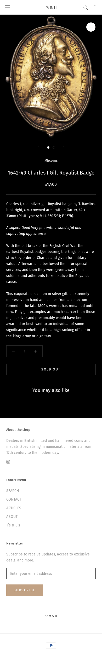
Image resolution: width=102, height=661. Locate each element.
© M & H (51, 616)
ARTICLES (13, 508)
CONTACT (13, 499)
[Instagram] (8, 462)
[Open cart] (95, 7)
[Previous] (38, 147)
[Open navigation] (7, 7)
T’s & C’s (13, 525)
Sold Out (50, 369)
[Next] (63, 147)
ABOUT (12, 516)
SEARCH (12, 491)
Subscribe (24, 590)
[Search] (85, 7)
